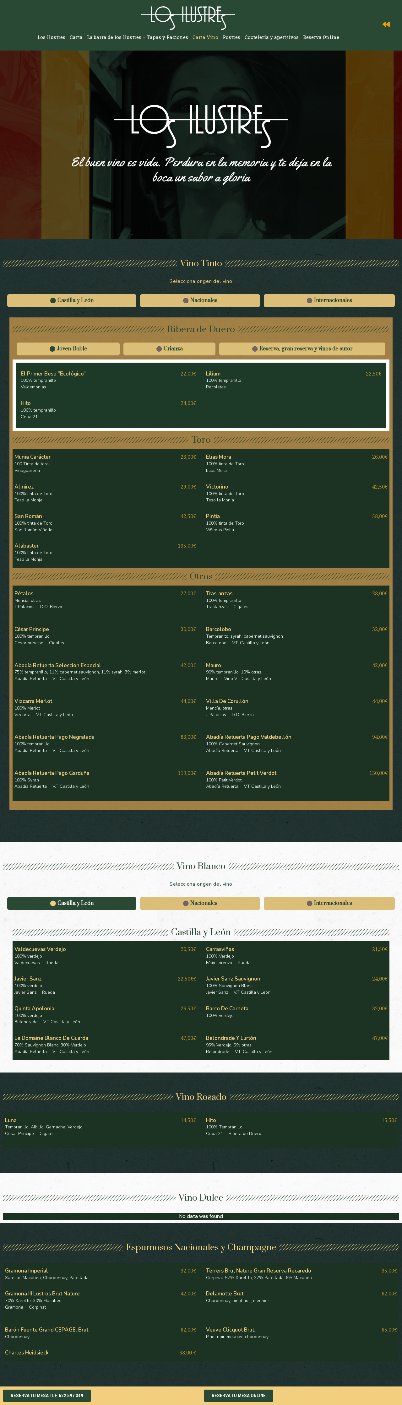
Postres (231, 37)
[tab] (71, 300)
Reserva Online (321, 37)
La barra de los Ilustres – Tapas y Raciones (137, 37)
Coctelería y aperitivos (272, 37)
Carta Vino (205, 37)
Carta (76, 37)
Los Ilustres (51, 37)
